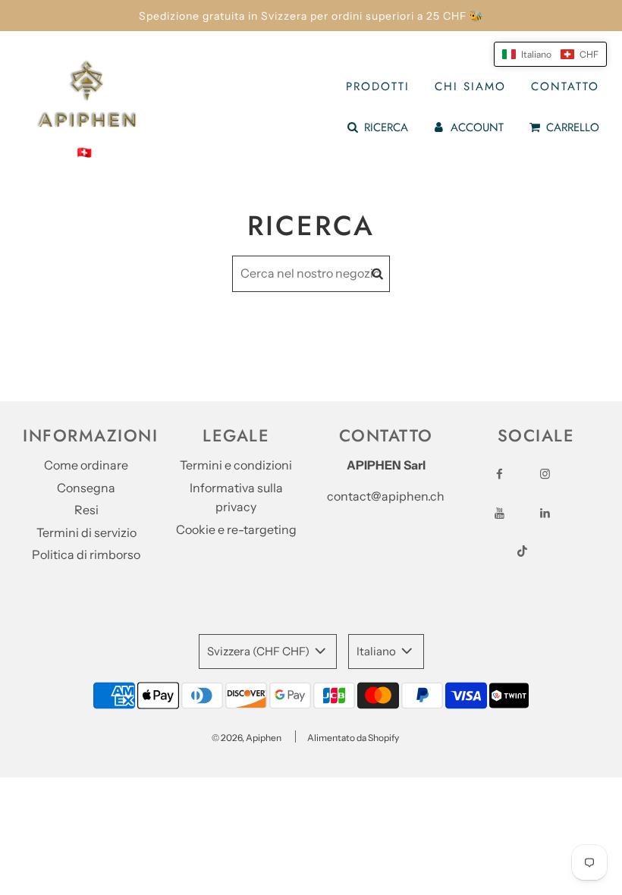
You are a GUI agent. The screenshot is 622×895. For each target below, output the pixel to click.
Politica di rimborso (86, 554)
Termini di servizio (86, 532)
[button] (550, 54)
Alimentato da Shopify (353, 737)
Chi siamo (470, 86)
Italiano (377, 651)
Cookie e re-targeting (236, 529)
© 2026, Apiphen (246, 737)
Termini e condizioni (236, 465)
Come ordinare (86, 465)
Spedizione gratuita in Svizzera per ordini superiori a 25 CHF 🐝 (311, 16)
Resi (86, 509)
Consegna (86, 487)
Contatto (565, 86)
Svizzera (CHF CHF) (259, 651)
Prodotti (378, 86)
